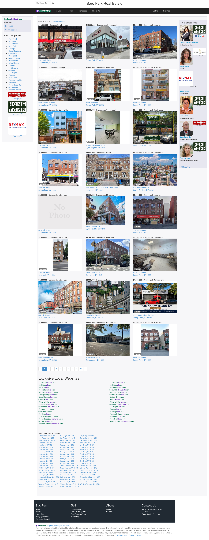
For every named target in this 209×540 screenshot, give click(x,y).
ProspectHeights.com (119, 414)
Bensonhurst (13, 43)
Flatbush (11, 65)
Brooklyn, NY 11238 (45, 452)
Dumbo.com (116, 399)
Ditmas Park (13, 60)
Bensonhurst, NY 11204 (88, 438)
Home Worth (76, 509)
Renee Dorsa (184, 66)
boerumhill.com (119, 390)
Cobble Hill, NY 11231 (46, 468)
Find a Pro (96, 11)
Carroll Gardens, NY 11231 (69, 465)
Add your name (186, 167)
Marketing (75, 516)
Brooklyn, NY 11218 (45, 449)
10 (81, 369)
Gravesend (12, 70)
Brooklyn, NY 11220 (87, 445)
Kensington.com (117, 406)
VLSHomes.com (121, 535)
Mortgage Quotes (42, 516)
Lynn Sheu (184, 116)
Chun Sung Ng (185, 137)
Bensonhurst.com (117, 387)
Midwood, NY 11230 (67, 475)
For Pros (166, 11)
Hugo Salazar (185, 91)
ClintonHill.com (116, 397)
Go (53, 3)
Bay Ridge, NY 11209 (67, 436)
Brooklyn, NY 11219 (67, 456)
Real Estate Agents (78, 511)
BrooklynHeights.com (48, 394)
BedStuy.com (45, 387)
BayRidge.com (45, 385)
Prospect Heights (15, 80)
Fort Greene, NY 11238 (68, 472)
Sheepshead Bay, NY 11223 (90, 477)
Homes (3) (8, 26)
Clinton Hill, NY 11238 (88, 465)
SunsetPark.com (117, 419)
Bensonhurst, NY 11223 (68, 440)
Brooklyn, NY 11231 (67, 452)
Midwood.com (116, 409)
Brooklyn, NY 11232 (67, 461)
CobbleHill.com (45, 399)
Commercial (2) (10, 30)
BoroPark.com (48, 392)
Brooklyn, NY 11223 (45, 447)
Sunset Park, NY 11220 (88, 479)
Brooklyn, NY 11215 (67, 445)
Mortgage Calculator (43, 519)
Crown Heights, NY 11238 (69, 468)
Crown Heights (14, 58)
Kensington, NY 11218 (46, 475)
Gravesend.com (119, 404)
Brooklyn (11, 48)
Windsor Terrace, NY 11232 (90, 484)
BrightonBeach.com (118, 392)
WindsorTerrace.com (121, 421)
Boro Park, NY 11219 (67, 442)
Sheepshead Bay (15, 85)
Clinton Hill (12, 53)
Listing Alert (40, 514)
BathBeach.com (47, 382)
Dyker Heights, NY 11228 (89, 470)
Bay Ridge (12, 41)
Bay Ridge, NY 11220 (46, 438)
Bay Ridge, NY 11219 (87, 436)
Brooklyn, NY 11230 (87, 447)
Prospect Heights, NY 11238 (48, 477)
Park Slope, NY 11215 (88, 475)
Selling (155, 11)
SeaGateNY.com (117, 416)
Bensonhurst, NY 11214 (46, 440)
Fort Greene (13, 68)
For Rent (70, 11)
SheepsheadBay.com (50, 419)
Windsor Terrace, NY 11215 (48, 484)
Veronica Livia (185, 158)
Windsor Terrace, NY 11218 (69, 484)
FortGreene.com (47, 404)
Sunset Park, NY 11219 (68, 479)
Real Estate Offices (78, 514)
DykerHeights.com (48, 402)
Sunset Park (13, 87)
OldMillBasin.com (45, 411)
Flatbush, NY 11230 (45, 472)
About (108, 509)
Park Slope (12, 77)
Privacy (138, 535)
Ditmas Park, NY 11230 (46, 470)
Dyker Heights (13, 63)
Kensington (12, 72)
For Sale (58, 11)
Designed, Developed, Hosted (57, 525)
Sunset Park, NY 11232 (46, 482)
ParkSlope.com (116, 411)
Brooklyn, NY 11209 (45, 454)
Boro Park (12, 46)
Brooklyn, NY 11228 (87, 449)
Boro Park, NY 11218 (45, 442)
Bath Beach (12, 39)
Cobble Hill (12, 56)
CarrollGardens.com (118, 394)
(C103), (95, 146)
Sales (38, 509)
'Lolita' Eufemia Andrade (189, 43)
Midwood (11, 75)
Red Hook (12, 82)
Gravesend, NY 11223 (88, 472)
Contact (109, 511)
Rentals (38, 511)
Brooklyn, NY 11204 (87, 452)
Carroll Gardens (14, 51)
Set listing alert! (59, 21)
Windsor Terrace (14, 89)
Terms (131, 535)
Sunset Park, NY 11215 (46, 479)
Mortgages (83, 11)
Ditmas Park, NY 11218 (88, 468)
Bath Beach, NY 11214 (46, 436)
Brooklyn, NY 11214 (67, 454)
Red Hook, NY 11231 (67, 477)
